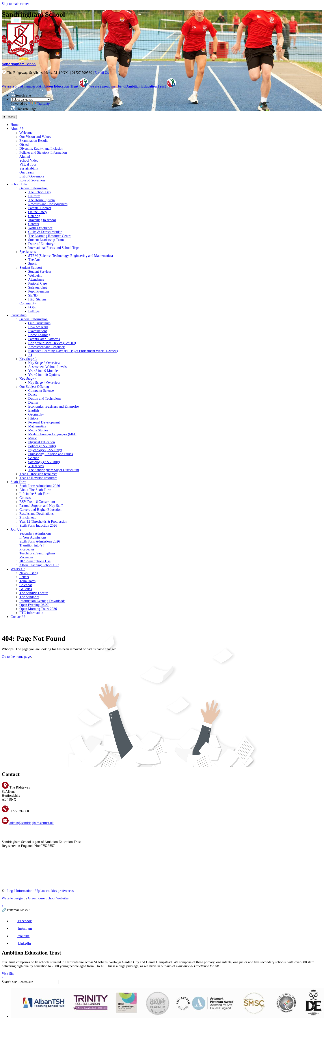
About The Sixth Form (35, 490)
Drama (33, 402)
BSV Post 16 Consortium (37, 501)
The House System (41, 200)
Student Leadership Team (46, 240)
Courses (25, 498)
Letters (24, 577)
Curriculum (18, 315)
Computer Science (41, 390)
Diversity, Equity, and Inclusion (41, 148)
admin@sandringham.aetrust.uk (31, 823)
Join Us (16, 529)
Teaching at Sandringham (37, 553)
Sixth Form (18, 482)
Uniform (34, 196)
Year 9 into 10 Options (44, 375)
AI (30, 355)
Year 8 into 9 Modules (43, 371)
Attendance (36, 279)
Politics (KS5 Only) (42, 446)
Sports (32, 263)
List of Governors (31, 176)
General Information (33, 188)
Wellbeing (35, 275)
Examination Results (33, 140)
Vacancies (26, 557)
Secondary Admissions (35, 533)
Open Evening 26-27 (34, 605)
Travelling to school (42, 220)
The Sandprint (29, 597)
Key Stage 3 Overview (44, 363)
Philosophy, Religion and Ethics (50, 454)
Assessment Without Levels (47, 367)
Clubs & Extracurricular (44, 232)
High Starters (37, 299)
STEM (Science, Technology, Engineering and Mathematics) (70, 255)
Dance (32, 394)
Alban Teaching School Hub (39, 565)
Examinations (37, 331)
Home (15, 125)
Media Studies (38, 430)
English (33, 410)
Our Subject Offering (34, 386)
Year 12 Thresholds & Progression (43, 521)
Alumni (24, 156)
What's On (18, 569)
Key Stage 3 (28, 359)
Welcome (25, 132)
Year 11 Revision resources (38, 474)
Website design (12, 898)
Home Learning (39, 335)
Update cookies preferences (54, 891)
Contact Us (18, 617)
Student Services (39, 271)
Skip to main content (16, 4)
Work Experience (40, 228)
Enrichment (27, 517)
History (33, 418)
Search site (9, 982)
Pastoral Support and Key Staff (41, 505)
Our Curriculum (39, 323)
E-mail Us (102, 73)
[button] (13, 94)
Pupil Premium (38, 291)
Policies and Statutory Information (43, 152)
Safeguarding (37, 287)
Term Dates (27, 581)
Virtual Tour (27, 164)
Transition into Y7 (32, 545)
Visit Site (8, 973)
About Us (17, 129)
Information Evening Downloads (42, 601)
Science (33, 458)
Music (32, 438)
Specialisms (27, 252)
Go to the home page (16, 656)
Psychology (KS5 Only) (45, 450)
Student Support (30, 267)
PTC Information (31, 613)
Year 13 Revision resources (38, 478)
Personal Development (44, 422)
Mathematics (37, 426)
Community (27, 303)
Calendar (25, 585)
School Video (28, 160)
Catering (34, 216)
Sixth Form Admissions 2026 (39, 486)
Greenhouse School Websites (48, 898)
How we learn (38, 327)
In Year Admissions (32, 537)
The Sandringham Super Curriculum (53, 470)
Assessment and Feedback (46, 347)
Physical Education (41, 442)
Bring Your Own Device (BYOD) (52, 343)
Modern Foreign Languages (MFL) (52, 434)
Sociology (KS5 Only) (44, 462)
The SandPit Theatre (33, 593)
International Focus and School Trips (53, 248)
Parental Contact (39, 208)
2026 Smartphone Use (34, 561)
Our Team (26, 172)
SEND (33, 295)
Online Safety (37, 212)
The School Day (39, 192)
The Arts (34, 259)
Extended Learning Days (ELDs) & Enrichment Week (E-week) (73, 351)
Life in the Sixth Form (34, 494)
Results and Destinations (36, 513)
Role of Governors (32, 180)
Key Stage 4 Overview (44, 382)
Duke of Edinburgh (41, 244)
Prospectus (26, 549)
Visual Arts (36, 466)
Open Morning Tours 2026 (38, 609)
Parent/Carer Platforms (44, 339)
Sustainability (28, 168)
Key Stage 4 (28, 378)
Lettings (33, 311)
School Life (19, 184)
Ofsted (24, 144)
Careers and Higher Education (40, 509)
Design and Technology (44, 398)
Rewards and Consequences (47, 204)
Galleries (25, 589)
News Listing (28, 573)
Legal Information (19, 891)
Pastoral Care (37, 283)
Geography (36, 414)
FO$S (32, 307)
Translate (43, 103)
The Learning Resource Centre (49, 236)
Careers (33, 224)
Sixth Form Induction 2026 (38, 525)
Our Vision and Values (35, 136)
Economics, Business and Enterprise (53, 406)
